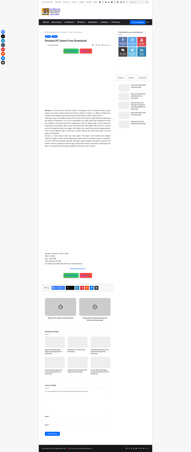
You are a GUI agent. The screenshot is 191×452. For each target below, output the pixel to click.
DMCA (95, 2)
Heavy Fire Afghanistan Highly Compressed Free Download (53, 351)
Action (59, 32)
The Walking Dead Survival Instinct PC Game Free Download (100, 351)
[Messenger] (92, 288)
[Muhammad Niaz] (51, 11)
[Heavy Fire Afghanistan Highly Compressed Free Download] (55, 342)
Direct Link (86, 51)
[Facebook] (3, 32)
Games (81, 22)
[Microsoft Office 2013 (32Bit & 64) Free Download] (123, 96)
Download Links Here (77, 269)
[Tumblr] (3, 45)
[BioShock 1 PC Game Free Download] (78, 342)
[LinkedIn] (77, 288)
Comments (143, 78)
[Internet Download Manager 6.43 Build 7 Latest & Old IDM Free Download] (123, 105)
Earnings (89, 2)
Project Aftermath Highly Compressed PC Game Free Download (100, 372)
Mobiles (81, 2)
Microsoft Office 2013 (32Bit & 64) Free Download (138, 96)
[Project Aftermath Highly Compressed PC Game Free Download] (101, 362)
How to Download (137, 22)
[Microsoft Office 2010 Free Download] (123, 115)
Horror (55, 36)
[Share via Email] (96, 288)
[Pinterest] (82, 288)
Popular (121, 78)
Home (47, 22)
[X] (3, 36)
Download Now (71, 51)
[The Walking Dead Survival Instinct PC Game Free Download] (101, 342)
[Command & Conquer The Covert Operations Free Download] (55, 362)
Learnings (58, 2)
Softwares (66, 2)
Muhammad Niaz (53, 45)
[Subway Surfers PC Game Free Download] (123, 124)
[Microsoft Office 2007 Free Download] (123, 88)
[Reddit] (87, 288)
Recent (131, 78)
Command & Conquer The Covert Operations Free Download (53, 372)
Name (47, 416)
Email (47, 425)
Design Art (93, 22)
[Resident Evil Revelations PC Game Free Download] (78, 362)
